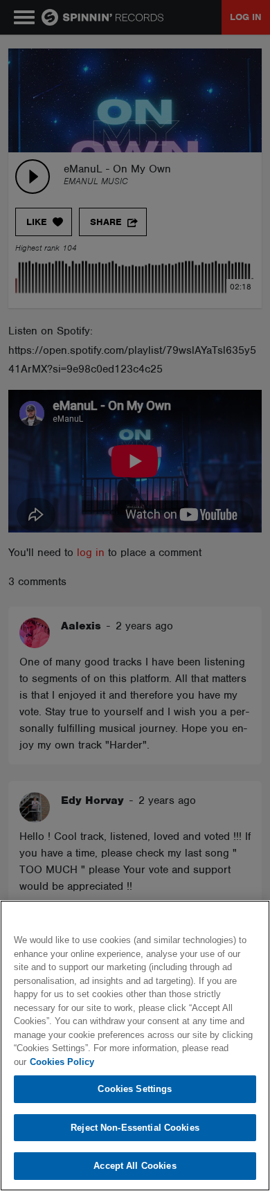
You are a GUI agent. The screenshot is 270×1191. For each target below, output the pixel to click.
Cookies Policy (62, 1062)
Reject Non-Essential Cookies (135, 1127)
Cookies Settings (135, 1089)
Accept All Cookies (134, 1166)
